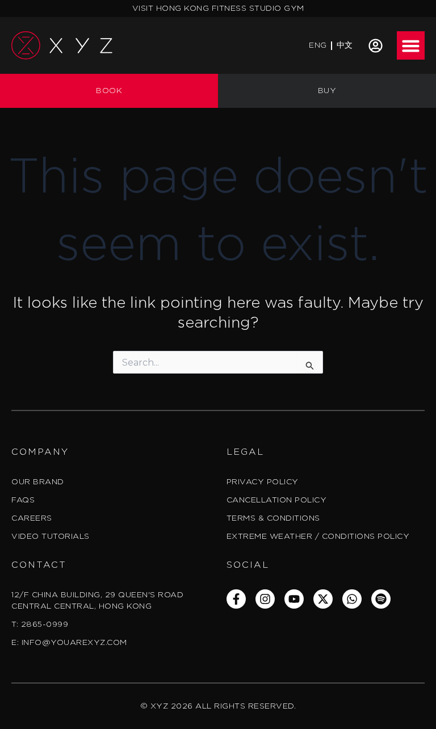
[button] (411, 45)
